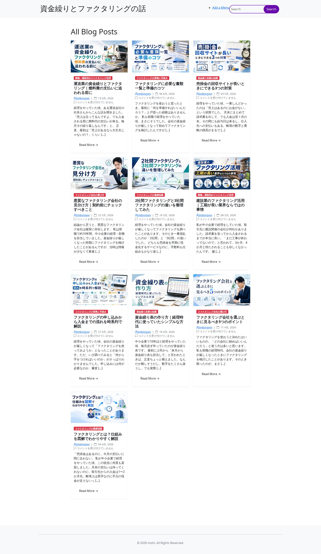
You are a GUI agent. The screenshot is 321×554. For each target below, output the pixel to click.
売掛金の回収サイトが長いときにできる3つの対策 (220, 86)
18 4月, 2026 (167, 332)
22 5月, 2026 (105, 215)
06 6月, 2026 (167, 94)
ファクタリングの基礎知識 (150, 195)
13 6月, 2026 (105, 98)
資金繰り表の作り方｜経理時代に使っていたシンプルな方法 (159, 322)
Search (271, 9)
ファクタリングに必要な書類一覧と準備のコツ (159, 86)
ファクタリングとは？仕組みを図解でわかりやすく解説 (98, 436)
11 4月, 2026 (228, 327)
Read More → (88, 145)
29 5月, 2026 (228, 94)
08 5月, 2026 (228, 215)
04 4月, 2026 (105, 444)
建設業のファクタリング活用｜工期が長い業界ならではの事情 (220, 205)
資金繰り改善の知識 (208, 78)
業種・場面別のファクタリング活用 (93, 78)
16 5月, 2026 (167, 215)
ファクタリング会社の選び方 (89, 195)
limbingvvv (83, 98)
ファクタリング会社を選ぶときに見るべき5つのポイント (220, 319)
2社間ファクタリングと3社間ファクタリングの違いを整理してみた (159, 205)
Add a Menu (220, 8)
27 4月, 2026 (105, 332)
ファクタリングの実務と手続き (152, 78)
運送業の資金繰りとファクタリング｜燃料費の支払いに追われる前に (98, 88)
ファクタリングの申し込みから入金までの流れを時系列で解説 (98, 322)
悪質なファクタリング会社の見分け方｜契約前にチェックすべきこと (98, 205)
